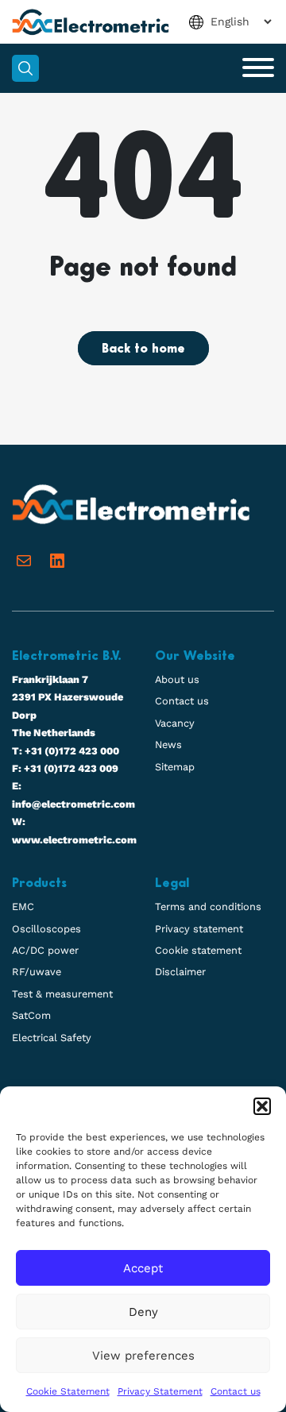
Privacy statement (199, 929)
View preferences (143, 1355)
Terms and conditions (208, 906)
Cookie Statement (68, 1391)
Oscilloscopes (46, 929)
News (168, 744)
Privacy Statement (160, 1391)
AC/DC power (45, 950)
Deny (143, 1312)
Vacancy (175, 723)
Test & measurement (62, 994)
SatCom (31, 1015)
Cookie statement (198, 950)
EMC (23, 906)
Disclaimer (180, 972)
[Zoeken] (25, 68)
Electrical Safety (51, 1038)
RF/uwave (36, 972)
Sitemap (175, 767)
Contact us (236, 1391)
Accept (143, 1268)
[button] (262, 1106)
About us (177, 679)
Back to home (143, 349)
